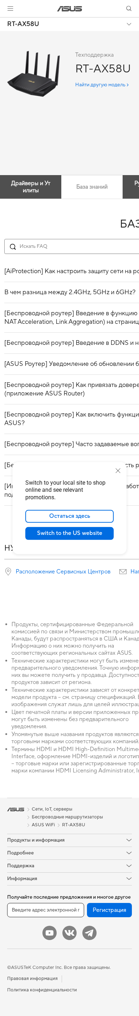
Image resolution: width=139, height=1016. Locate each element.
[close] (118, 470)
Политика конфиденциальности (42, 990)
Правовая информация (32, 978)
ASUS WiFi (43, 825)
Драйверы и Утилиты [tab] (30, 187)
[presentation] (8, 572)
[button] (10, 8)
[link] (69, 8)
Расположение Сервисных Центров (63, 571)
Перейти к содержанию (4, 21)
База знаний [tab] (92, 186)
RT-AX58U (23, 24)
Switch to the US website (69, 533)
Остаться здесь (69, 516)
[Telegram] (89, 933)
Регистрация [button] (109, 910)
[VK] (69, 933)
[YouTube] (49, 933)
